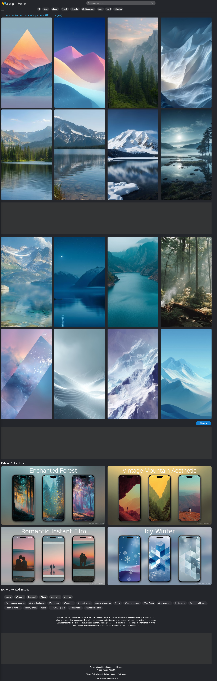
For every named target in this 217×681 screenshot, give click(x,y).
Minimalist (75, 9)
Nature (46, 9)
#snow (117, 603)
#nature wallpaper (57, 608)
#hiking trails (180, 603)
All (39, 9)
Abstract (55, 9)
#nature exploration (93, 608)
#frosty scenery (164, 603)
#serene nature (75, 608)
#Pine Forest (149, 603)
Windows (19, 597)
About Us (112, 670)
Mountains (55, 597)
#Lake (43, 608)
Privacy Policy (91, 674)
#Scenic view (54, 603)
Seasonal (32, 597)
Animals (64, 9)
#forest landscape (132, 603)
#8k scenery (68, 603)
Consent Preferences (118, 674)
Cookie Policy (103, 674)
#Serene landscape (37, 603)
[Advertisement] (106, 218)
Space (100, 9)
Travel (109, 9)
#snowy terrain (31, 608)
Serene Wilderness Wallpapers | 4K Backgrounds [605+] (14, 4)
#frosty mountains (12, 608)
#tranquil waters (84, 603)
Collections (118, 9)
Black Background (88, 9)
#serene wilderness (103, 603)
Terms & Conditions (98, 667)
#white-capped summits (15, 603)
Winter (43, 597)
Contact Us (111, 667)
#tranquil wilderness (198, 603)
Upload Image (102, 670)
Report (120, 667)
